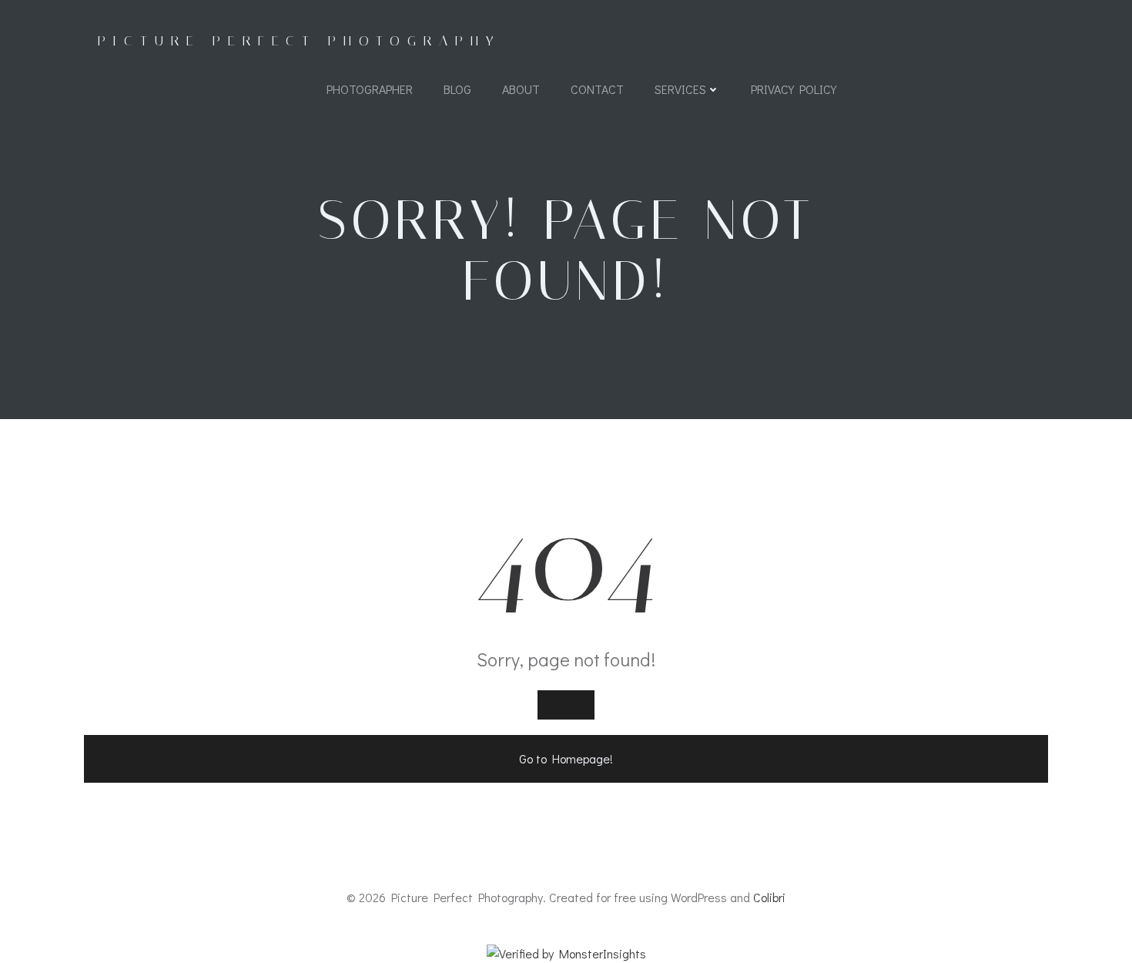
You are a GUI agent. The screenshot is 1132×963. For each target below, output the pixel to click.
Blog (457, 89)
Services (680, 89)
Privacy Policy (793, 89)
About (521, 89)
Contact (597, 89)
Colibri (769, 897)
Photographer (370, 89)
